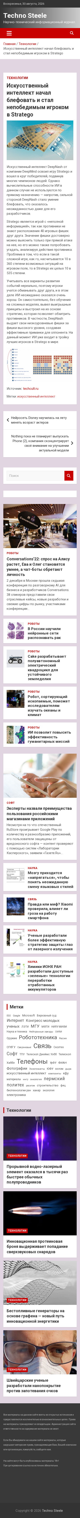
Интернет (15, 1020)
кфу (66, 1073)
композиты (54, 1073)
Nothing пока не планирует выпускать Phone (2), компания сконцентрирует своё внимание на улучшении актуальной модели (40, 443)
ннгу (25, 1079)
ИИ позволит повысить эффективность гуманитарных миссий (49, 737)
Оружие (12, 1038)
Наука (32, 868)
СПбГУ (11, 1047)
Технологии (17, 78)
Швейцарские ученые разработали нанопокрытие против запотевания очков (34, 1385)
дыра (68, 1068)
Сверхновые (24, 1047)
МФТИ (45, 1026)
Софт (11, 802)
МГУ (35, 1026)
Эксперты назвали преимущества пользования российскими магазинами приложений (39, 813)
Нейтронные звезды (41, 1031)
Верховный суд (46, 1015)
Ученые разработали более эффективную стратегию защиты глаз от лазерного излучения (50, 942)
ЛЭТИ (25, 1026)
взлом (59, 1068)
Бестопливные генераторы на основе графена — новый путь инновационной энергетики (35, 1316)
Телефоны (32, 1061)
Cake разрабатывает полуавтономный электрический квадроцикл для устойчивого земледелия (47, 667)
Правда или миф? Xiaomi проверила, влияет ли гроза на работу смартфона (50, 911)
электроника (16, 1095)
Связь (32, 899)
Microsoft (28, 1015)
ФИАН (62, 1062)
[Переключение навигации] (9, 33)
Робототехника (38, 1037)
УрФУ (53, 1062)
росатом (30, 1085)
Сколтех (59, 1047)
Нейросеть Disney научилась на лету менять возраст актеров (39, 420)
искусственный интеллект (36, 396)
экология (48, 1090)
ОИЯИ (58, 1031)
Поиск (68, 476)
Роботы (12, 553)
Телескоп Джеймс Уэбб (41, 1054)
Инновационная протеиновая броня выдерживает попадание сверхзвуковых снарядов (37, 1246)
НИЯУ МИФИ (59, 1026)
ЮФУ (50, 1068)
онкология (36, 1079)
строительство (47, 1085)
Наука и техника (17, 1031)
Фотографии (17, 1068)
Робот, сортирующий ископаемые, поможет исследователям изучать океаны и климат (49, 705)
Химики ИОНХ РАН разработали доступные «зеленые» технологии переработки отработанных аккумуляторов (50, 978)
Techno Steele (25, 15)
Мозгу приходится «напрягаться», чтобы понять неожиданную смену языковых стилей (50, 880)
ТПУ (22, 1054)
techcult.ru (30, 389)
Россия (63, 1038)
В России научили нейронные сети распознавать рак (44, 633)
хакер (37, 1090)
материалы (14, 1079)
